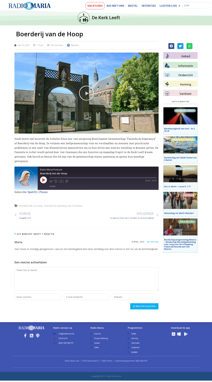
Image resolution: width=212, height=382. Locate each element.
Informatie (185, 66)
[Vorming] (167, 84)
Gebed (185, 56)
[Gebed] (167, 56)
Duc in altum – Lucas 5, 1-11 (177, 186)
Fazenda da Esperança (55, 205)
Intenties (149, 5)
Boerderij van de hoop (31, 205)
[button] (86, 93)
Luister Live (168, 5)
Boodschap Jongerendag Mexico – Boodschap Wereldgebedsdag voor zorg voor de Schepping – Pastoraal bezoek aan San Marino (180, 244)
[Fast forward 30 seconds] (66, 181)
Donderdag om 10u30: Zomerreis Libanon (180, 158)
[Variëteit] (167, 93)
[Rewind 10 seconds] (55, 181)
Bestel (133, 5)
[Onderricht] (167, 75)
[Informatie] (167, 65)
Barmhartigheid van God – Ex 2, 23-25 (179, 129)
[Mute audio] (50, 181)
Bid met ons (115, 5)
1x (61, 181)
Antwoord (153, 242)
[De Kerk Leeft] (84, 18)
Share (53, 186)
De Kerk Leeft (106, 17)
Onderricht (185, 75)
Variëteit (186, 94)
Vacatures (95, 5)
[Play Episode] (43, 179)
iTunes (43, 192)
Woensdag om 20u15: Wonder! (179, 213)
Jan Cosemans (75, 205)
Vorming (185, 84)
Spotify (32, 192)
